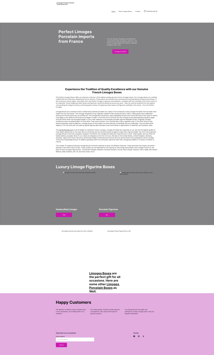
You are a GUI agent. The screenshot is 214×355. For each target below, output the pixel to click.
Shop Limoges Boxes (125, 11)
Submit (61, 345)
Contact (137, 11)
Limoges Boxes (100, 273)
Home (113, 11)
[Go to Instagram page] (139, 336)
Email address (60, 336)
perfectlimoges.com (66, 130)
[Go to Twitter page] (143, 336)
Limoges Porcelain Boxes (104, 286)
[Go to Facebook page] (134, 336)
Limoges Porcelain (120, 51)
